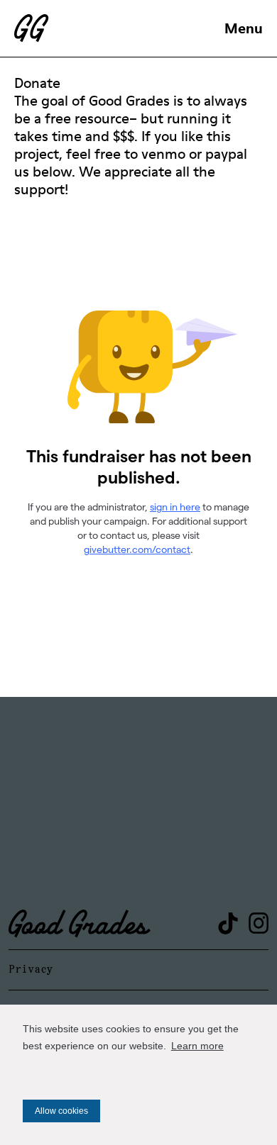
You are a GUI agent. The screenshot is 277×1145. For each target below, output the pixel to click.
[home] (113, 28)
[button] (244, 28)
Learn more (197, 1045)
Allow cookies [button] (61, 1111)
